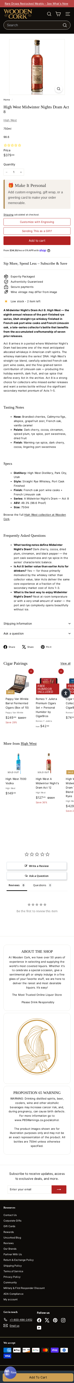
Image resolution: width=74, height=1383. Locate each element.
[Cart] (58, 14)
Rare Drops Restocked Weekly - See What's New (36, 3)
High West (10, 120)
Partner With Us (12, 1254)
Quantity (9, 164)
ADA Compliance (13, 1293)
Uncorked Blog (12, 1237)
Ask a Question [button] (39, 876)
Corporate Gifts (12, 1220)
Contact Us (10, 1215)
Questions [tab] (39, 885)
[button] (66, 693)
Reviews (8, 1243)
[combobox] (37, 25)
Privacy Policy (12, 1276)
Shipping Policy (12, 1265)
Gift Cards (9, 1226)
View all (65, 663)
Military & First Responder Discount (24, 1288)
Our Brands (9, 1248)
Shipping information (17, 623)
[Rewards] (10, 1372)
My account (10, 1299)
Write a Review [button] (39, 866)
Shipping (8, 214)
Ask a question (13, 633)
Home (7, 99)
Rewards (8, 1232)
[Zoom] (58, 89)
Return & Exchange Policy (18, 1259)
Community (10, 1282)
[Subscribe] (59, 1189)
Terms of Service (13, 1271)
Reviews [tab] (14, 885)
